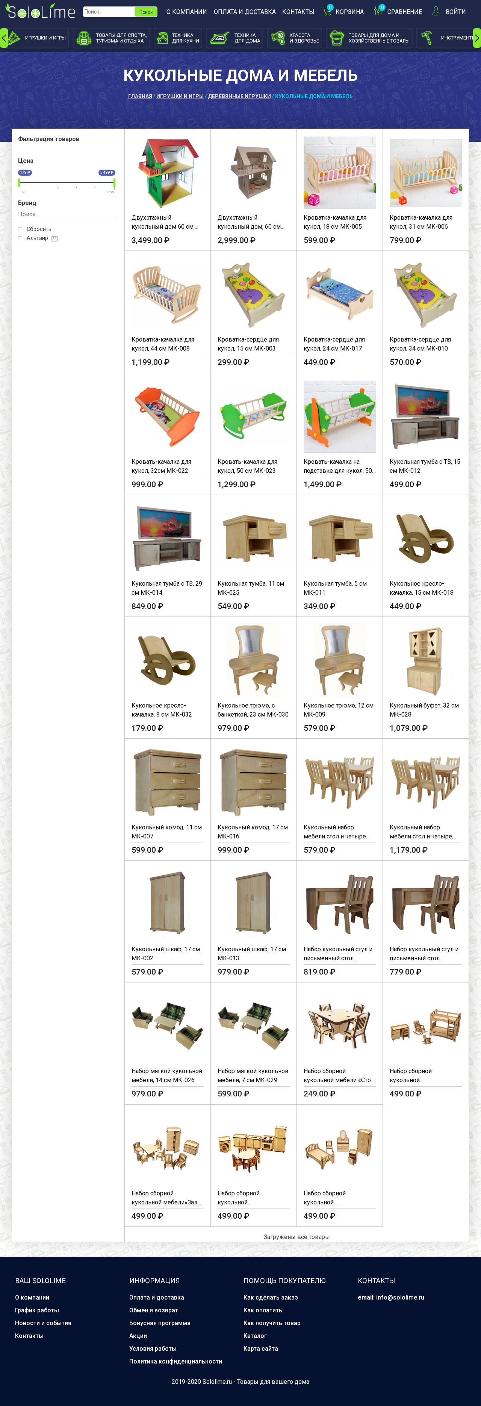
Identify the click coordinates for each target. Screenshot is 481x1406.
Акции (138, 1335)
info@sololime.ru (400, 1297)
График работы (37, 1310)
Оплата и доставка (245, 11)
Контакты (298, 11)
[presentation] (4, 38)
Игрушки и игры (180, 96)
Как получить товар (272, 1323)
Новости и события (43, 1323)
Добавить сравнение (192, 175)
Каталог (255, 1335)
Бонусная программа (160, 1323)
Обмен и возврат (153, 1310)
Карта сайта (261, 1348)
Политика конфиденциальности (175, 1361)
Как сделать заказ (271, 1297)
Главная (140, 96)
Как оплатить (263, 1310)
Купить (151, 174)
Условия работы (153, 1348)
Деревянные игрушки (239, 96)
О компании (186, 11)
